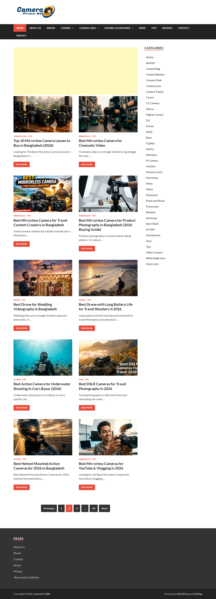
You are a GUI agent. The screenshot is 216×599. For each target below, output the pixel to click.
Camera (66, 28)
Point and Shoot (155, 200)
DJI (148, 120)
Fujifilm (150, 143)
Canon (150, 97)
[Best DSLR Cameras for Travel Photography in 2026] (108, 357)
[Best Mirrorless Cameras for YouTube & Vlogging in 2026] (108, 437)
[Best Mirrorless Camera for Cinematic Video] (108, 114)
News (142, 28)
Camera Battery (155, 74)
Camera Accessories (117, 28)
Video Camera (154, 252)
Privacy (21, 35)
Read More (20, 164)
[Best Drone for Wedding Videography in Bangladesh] (43, 278)
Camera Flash (154, 80)
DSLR (81, 379)
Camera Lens (87, 28)
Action (17, 379)
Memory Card (154, 172)
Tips (153, 28)
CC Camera (152, 103)
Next (104, 508)
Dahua (150, 108)
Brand (51, 28)
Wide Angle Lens (155, 258)
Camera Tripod (154, 91)
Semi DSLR (152, 223)
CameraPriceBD (41, 593)
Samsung (151, 217)
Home (19, 28)
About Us (35, 28)
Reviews (167, 28)
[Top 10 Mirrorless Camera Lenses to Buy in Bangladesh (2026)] (43, 114)
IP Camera (152, 160)
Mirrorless (84, 136)
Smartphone (153, 235)
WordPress (183, 593)
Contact (183, 28)
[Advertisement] (76, 71)
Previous (49, 508)
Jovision (151, 166)
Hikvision (151, 154)
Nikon (149, 189)
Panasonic (152, 195)
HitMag (198, 593)
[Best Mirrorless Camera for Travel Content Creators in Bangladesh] (43, 194)
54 (93, 508)
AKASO (150, 62)
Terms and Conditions (26, 577)
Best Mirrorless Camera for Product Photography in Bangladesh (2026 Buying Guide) (107, 225)
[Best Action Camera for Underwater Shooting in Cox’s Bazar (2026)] (43, 357)
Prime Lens (152, 206)
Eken (149, 137)
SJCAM (150, 229)
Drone (17, 300)
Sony (149, 240)
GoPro (150, 149)
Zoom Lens (152, 263)
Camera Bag (153, 68)
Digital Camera (154, 114)
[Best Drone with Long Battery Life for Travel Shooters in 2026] (108, 278)
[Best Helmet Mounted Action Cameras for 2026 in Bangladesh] (43, 437)
